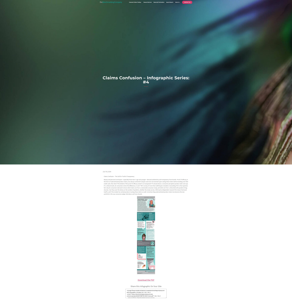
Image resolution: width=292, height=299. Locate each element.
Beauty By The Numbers (159, 2)
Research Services (148, 2)
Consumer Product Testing (135, 2)
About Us (177, 2)
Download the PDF (146, 280)
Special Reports (169, 2)
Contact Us (187, 2)
